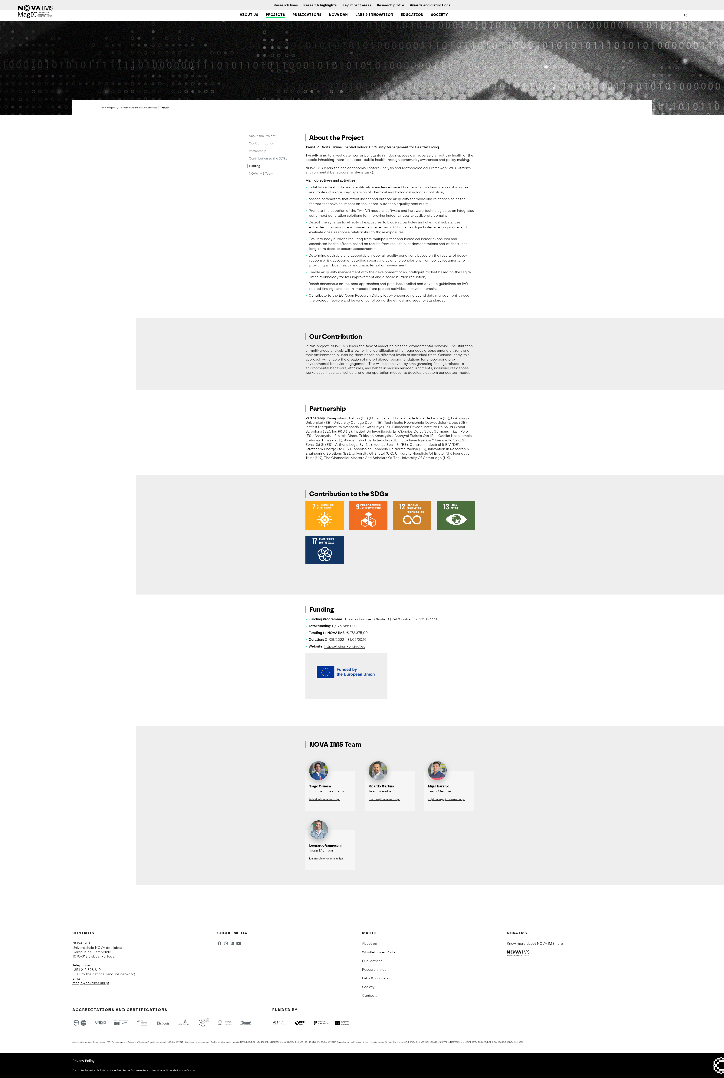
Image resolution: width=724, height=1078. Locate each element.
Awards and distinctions (430, 5)
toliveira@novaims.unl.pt (324, 799)
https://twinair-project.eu (344, 646)
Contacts (369, 996)
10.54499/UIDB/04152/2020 (322, 1042)
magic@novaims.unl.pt (90, 983)
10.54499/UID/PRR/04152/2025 (444, 1042)
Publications (307, 15)
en (102, 107)
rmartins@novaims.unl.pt (384, 799)
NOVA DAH (338, 15)
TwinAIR (164, 107)
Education (412, 15)
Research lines (286, 5)
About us (249, 15)
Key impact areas (356, 5)
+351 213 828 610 (86, 970)
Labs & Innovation (374, 15)
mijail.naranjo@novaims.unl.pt (446, 799)
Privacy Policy (83, 1061)
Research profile (390, 5)
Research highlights (320, 5)
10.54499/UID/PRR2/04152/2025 (506, 1042)
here (559, 943)
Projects (275, 15)
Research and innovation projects (138, 107)
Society (439, 15)
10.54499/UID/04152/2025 (268, 1042)
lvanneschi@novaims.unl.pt (326, 858)
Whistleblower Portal (379, 952)
